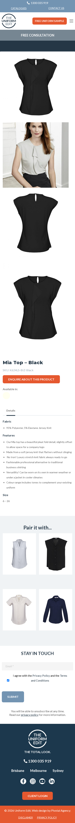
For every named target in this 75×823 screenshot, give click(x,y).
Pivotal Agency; (61, 810)
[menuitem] (56, 8)
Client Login (38, 796)
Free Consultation (37, 35)
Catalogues (19, 8)
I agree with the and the (40, 678)
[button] (64, 62)
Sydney (58, 771)
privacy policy (29, 714)
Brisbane (17, 771)
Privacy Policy (41, 675)
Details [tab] (10, 410)
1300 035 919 (39, 761)
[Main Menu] (71, 21)
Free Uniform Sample (49, 21)
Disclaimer (25, 817)
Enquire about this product (31, 379)
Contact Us (56, 8)
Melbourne (38, 771)
